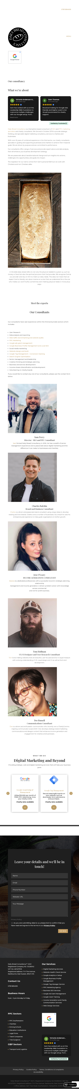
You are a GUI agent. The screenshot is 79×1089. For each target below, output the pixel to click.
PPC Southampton (16, 1021)
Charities (12, 1024)
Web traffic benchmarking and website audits (26, 338)
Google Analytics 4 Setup (52, 975)
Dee (11, 726)
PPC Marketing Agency (52, 987)
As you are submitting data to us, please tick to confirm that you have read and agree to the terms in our (38, 924)
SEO (53, 129)
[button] (71, 793)
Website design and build (18, 351)
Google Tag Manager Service (54, 984)
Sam (14, 443)
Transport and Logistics (18, 1049)
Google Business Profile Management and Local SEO (29, 346)
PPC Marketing (15, 340)
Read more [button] (14, 117)
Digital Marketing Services (53, 969)
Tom (10, 658)
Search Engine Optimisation (20, 357)
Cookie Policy (31, 1070)
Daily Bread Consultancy (16, 129)
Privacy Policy (49, 925)
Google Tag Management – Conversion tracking (27, 354)
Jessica (12, 581)
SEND (63, 931)
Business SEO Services (51, 990)
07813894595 (66, 9)
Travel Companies (16, 1037)
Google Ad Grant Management (54, 994)
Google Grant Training (51, 997)
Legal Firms (13, 1033)
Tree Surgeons (14, 1040)
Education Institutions (17, 1030)
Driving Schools (15, 1027)
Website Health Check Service (54, 972)
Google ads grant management (20, 343)
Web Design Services (51, 1006)
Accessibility (38, 1072)
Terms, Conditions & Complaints (51, 1070)
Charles (13, 512)
